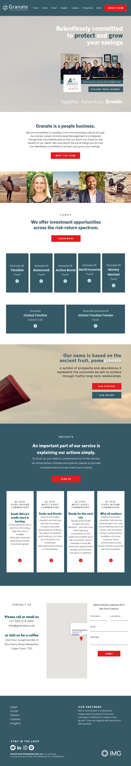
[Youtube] (13, 747)
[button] (106, 386)
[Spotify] (31, 747)
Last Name (115, 616)
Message (94, 637)
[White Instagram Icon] (25, 747)
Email (92, 627)
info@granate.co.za (22, 625)
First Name (95, 616)
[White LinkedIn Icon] (19, 747)
